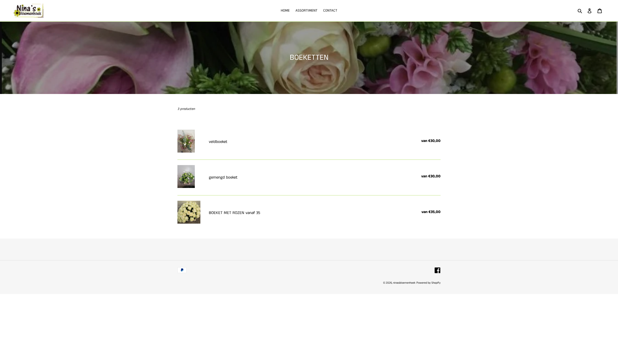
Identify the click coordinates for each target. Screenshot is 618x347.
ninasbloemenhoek (404, 283)
